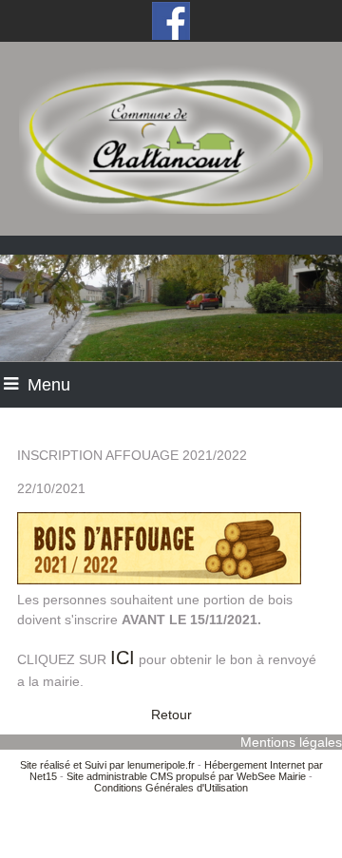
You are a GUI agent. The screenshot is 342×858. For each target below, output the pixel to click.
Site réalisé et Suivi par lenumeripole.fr (107, 765)
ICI (122, 657)
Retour (171, 714)
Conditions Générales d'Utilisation (171, 787)
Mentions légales (291, 742)
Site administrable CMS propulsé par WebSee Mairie (186, 776)
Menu (49, 384)
